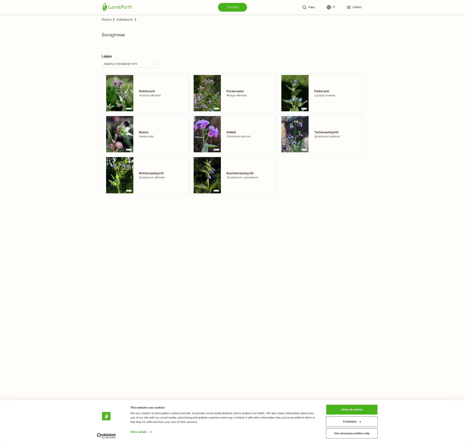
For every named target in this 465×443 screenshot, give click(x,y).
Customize (350, 421)
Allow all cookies (352, 409)
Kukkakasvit (125, 19)
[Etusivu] (117, 7)
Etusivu (107, 19)
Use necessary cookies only (351, 433)
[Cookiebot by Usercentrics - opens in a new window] (106, 436)
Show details (138, 431)
